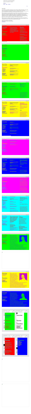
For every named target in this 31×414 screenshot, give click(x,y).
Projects (4, 3)
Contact (9, 4)
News (6, 4)
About (4, 4)
